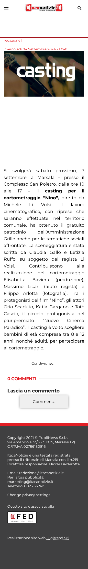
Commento (17, 409)
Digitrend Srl (57, 538)
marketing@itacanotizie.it (30, 482)
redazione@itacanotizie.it (41, 473)
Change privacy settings (28, 495)
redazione (12, 40)
